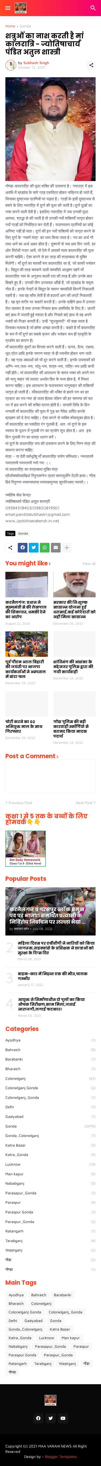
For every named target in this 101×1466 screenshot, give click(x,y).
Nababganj (50, 1183)
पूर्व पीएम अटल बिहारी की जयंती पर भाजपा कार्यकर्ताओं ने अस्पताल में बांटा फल (25, 669)
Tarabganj (50, 1240)
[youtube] (63, 1418)
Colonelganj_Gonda (50, 1097)
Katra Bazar (50, 1145)
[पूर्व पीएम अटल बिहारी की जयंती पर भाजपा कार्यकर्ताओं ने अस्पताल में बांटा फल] (26, 644)
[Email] (56, 547)
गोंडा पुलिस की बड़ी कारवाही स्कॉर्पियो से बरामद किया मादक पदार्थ (71, 729)
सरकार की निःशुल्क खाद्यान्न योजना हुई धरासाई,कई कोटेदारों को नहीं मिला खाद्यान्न (74, 610)
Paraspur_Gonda (50, 1221)
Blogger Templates (61, 1456)
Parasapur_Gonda (50, 1193)
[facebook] (38, 1418)
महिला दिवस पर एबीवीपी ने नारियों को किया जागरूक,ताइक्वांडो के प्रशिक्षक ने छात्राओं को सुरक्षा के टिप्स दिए (56, 948)
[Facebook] (22, 547)
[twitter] (50, 1418)
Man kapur (50, 1174)
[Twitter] (34, 547)
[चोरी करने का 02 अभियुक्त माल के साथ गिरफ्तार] (26, 704)
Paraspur (50, 1202)
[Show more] (67, 547)
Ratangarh (50, 1231)
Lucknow (50, 1164)
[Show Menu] (7, 8)
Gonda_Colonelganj (50, 1135)
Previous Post (20, 802)
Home (10, 26)
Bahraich (50, 1049)
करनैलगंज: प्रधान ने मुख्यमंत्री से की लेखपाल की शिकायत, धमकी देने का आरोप (26, 610)
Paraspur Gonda (50, 1212)
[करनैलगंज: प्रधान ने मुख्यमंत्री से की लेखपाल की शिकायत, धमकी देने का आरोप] (26, 584)
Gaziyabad (50, 1116)
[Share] (91, 65)
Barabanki (50, 1059)
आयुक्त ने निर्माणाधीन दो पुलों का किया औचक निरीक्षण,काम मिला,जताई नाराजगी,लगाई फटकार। (51, 1004)
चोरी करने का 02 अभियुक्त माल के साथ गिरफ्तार (23, 726)
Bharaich (50, 1068)
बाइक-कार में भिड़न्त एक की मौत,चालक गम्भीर (53, 976)
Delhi (50, 1106)
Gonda (25, 26)
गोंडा (50, 1259)
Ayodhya (50, 1040)
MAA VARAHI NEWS (55, 1446)
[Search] (94, 8)
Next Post (84, 802)
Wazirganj (50, 1250)
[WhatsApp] (45, 547)
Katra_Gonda (50, 1154)
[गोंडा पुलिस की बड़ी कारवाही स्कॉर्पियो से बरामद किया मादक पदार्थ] (74, 704)
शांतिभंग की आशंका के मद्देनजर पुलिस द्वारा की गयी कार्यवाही (73, 667)
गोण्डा (50, 1269)
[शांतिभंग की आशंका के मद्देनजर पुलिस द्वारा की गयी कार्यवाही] (74, 644)
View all (89, 563)
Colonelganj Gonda (50, 1087)
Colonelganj (50, 1078)
